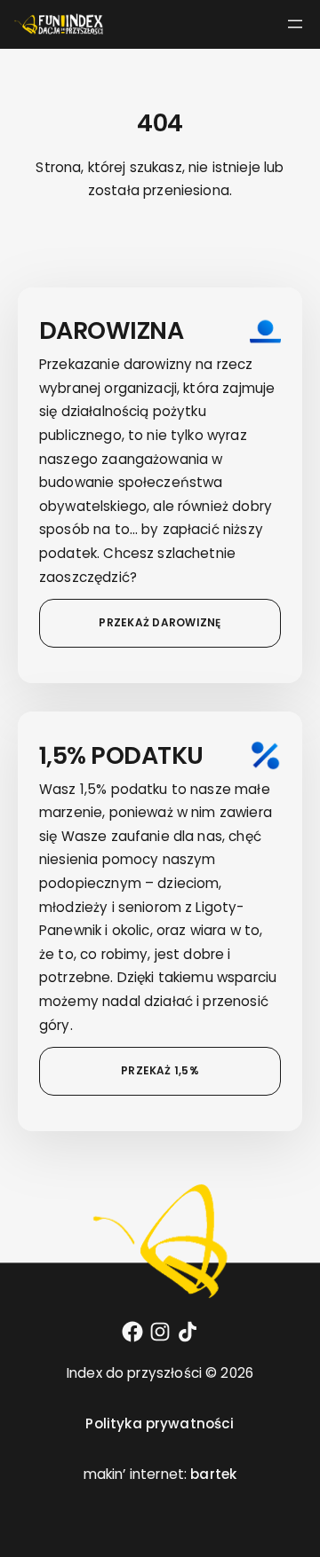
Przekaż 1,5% (160, 1071)
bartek (213, 1474)
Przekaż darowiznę (159, 623)
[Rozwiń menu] (295, 24)
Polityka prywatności (159, 1423)
